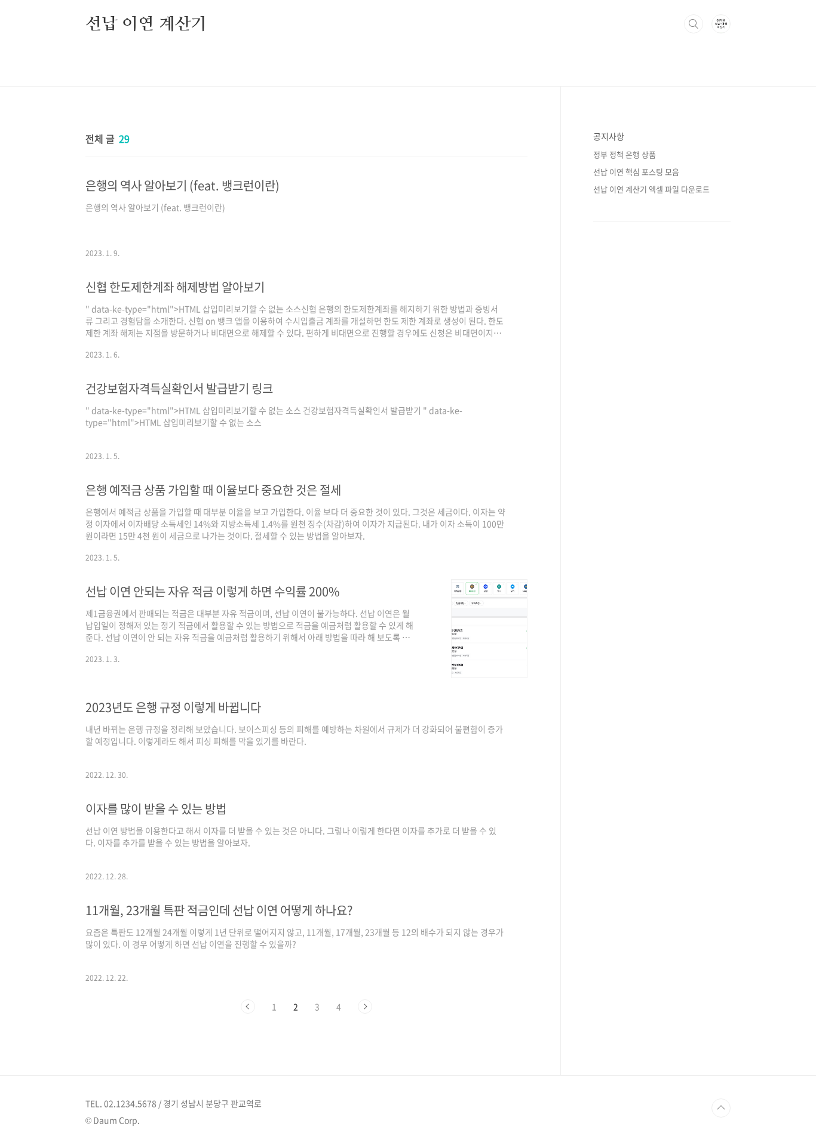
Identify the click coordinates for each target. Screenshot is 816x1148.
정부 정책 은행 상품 (624, 154)
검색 (694, 24)
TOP (721, 1108)
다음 (365, 1006)
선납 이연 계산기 (146, 23)
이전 (248, 1006)
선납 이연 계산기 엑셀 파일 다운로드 (651, 189)
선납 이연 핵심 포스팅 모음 (636, 171)
